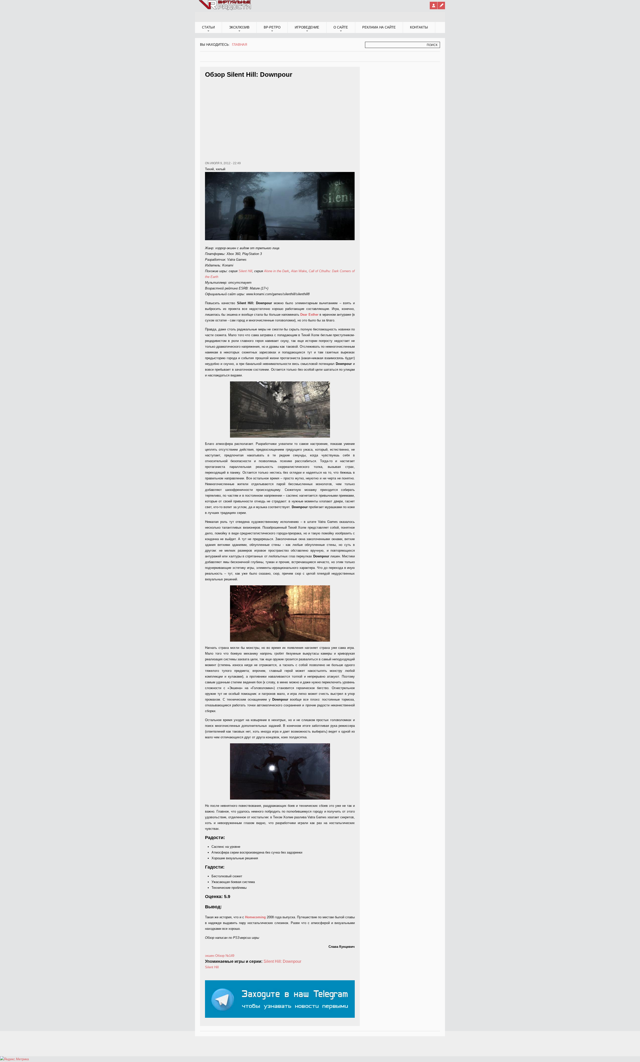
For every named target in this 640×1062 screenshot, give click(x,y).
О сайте (341, 27)
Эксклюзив (239, 27)
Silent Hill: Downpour (282, 961)
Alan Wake (299, 271)
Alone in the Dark (276, 271)
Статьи (208, 27)
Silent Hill (245, 271)
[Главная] (225, 9)
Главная (239, 44)
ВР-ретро (272, 27)
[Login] (433, 5)
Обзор (219, 956)
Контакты (419, 27)
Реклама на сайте (379, 27)
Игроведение (307, 27)
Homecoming (255, 917)
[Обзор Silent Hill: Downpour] (280, 409)
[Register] (441, 5)
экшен (209, 956)
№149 (230, 956)
